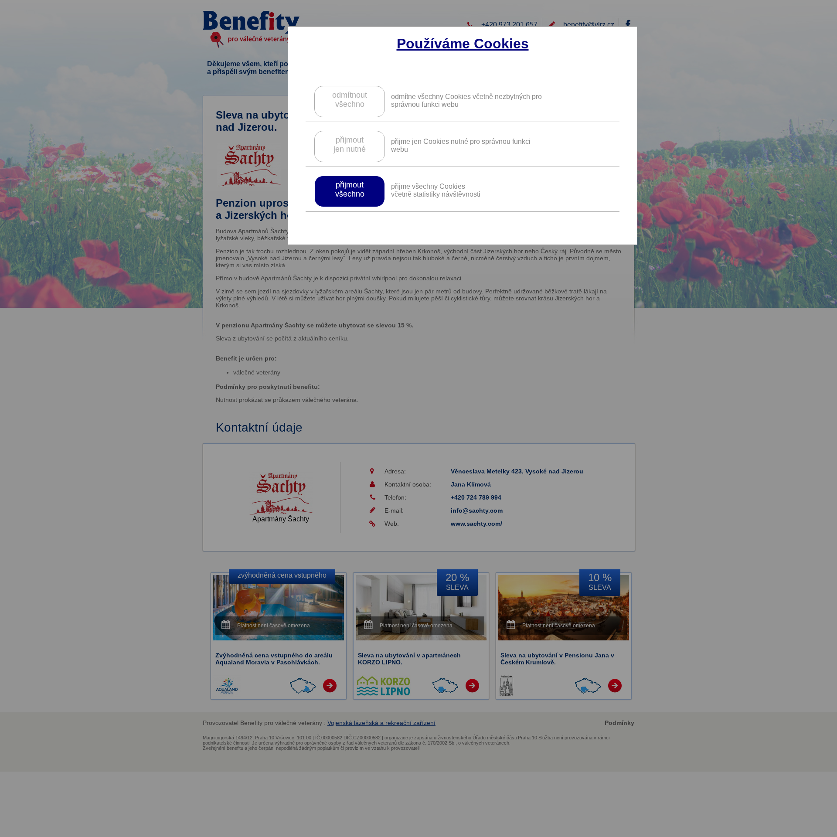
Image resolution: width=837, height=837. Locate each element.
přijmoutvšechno (349, 189)
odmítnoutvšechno (349, 100)
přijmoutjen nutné (349, 144)
